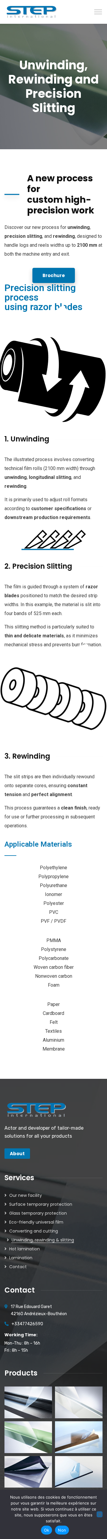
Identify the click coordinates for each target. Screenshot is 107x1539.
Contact (18, 1267)
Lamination (20, 1258)
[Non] (100, 1514)
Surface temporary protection (40, 1204)
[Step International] (31, 11)
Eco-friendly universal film (36, 1222)
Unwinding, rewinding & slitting (43, 1240)
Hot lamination (24, 1249)
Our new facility (25, 1195)
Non (62, 1530)
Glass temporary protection (38, 1213)
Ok (46, 1530)
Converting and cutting (33, 1231)
